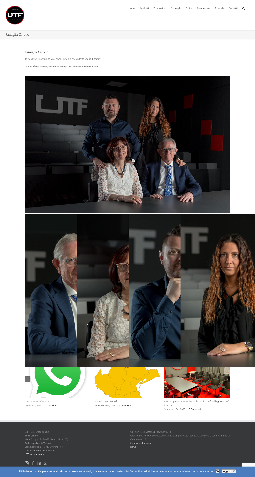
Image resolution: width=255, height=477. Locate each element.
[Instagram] (27, 463)
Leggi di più (228, 471)
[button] (243, 8)
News (133, 446)
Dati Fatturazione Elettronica (39, 450)
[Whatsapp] (45, 463)
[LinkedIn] (39, 463)
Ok (217, 471)
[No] (250, 472)
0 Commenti (51, 409)
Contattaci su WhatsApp (176, 401)
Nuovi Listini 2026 (104, 401)
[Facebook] (33, 463)
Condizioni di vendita (140, 443)
